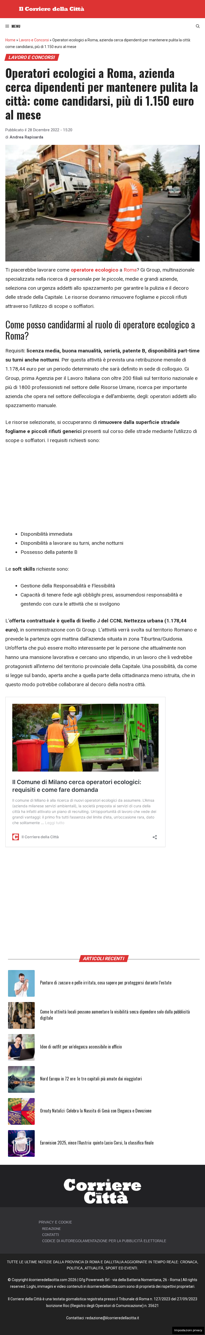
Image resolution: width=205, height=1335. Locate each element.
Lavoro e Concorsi (34, 40)
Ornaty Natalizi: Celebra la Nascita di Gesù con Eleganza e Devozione (95, 1110)
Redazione (51, 1229)
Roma (130, 270)
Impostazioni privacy (188, 1330)
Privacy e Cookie (55, 1222)
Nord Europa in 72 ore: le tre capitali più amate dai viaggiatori (91, 1078)
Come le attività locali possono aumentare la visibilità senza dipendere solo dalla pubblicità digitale (115, 1014)
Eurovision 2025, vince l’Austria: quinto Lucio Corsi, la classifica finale (96, 1142)
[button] (198, 26)
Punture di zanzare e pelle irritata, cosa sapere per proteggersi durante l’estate (105, 982)
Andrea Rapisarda (26, 137)
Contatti (50, 1235)
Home (10, 40)
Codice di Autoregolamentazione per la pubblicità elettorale (104, 1241)
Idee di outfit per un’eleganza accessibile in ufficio (81, 1046)
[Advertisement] (102, 490)
